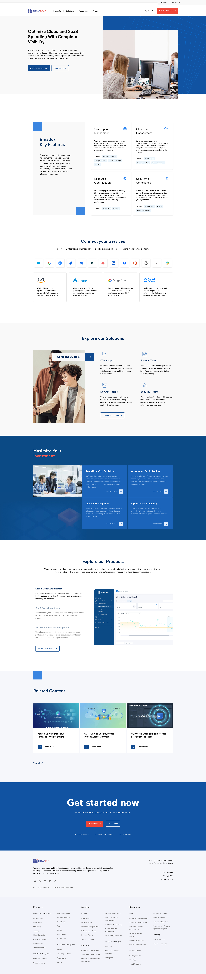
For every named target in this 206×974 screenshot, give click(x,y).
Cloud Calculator (158, 163)
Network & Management (66, 945)
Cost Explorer (149, 159)
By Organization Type (113, 942)
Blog (131, 913)
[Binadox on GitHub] (54, 880)
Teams (97, 164)
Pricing (95, 11)
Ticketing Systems (143, 210)
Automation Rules (143, 163)
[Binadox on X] (40, 880)
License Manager (115, 160)
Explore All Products (46, 648)
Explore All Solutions (111, 415)
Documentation (135, 951)
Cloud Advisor (149, 206)
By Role (84, 913)
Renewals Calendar (109, 157)
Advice (159, 206)
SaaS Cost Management (42, 954)
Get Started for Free (38, 68)
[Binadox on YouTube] (45, 880)
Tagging (116, 208)
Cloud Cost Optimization (42, 913)
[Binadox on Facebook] (50, 880)
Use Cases (85, 945)
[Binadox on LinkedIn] (35, 880)
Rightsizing (107, 208)
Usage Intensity (100, 160)
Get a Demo (59, 68)
